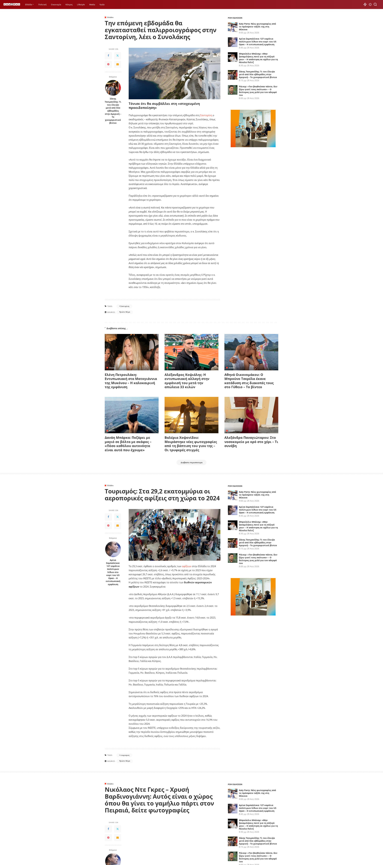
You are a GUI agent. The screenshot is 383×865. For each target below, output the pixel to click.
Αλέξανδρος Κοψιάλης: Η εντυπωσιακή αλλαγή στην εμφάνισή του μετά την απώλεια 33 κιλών (187, 380)
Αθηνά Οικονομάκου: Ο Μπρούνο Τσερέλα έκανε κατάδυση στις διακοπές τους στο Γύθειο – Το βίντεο (249, 380)
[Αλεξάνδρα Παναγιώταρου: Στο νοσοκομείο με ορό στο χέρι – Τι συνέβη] (251, 415)
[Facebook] (108, 55)
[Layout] (12, 4)
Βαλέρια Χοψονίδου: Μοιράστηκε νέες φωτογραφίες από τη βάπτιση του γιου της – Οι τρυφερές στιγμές (191, 443)
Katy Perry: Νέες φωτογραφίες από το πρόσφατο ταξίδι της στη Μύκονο (257, 26)
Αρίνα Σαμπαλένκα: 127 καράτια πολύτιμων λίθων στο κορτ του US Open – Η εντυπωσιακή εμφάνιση (257, 41)
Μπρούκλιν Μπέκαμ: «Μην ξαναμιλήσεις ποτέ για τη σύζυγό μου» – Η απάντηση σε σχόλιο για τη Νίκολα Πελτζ (258, 58)
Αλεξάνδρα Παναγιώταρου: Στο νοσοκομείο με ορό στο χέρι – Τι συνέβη (251, 441)
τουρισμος (124, 755)
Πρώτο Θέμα (124, 312)
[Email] (117, 64)
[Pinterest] (108, 64)
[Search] (375, 4)
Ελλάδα (110, 17)
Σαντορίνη (206, 115)
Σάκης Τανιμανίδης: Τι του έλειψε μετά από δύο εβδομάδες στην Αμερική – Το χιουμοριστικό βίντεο (113, 110)
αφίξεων (186, 566)
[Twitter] (117, 55)
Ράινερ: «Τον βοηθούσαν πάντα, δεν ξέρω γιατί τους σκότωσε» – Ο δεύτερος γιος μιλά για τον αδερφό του (258, 90)
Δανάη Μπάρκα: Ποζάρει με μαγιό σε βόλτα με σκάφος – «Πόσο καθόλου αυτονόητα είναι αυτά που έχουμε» (128, 443)
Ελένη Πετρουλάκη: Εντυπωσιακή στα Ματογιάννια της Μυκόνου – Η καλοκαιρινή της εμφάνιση (131, 380)
